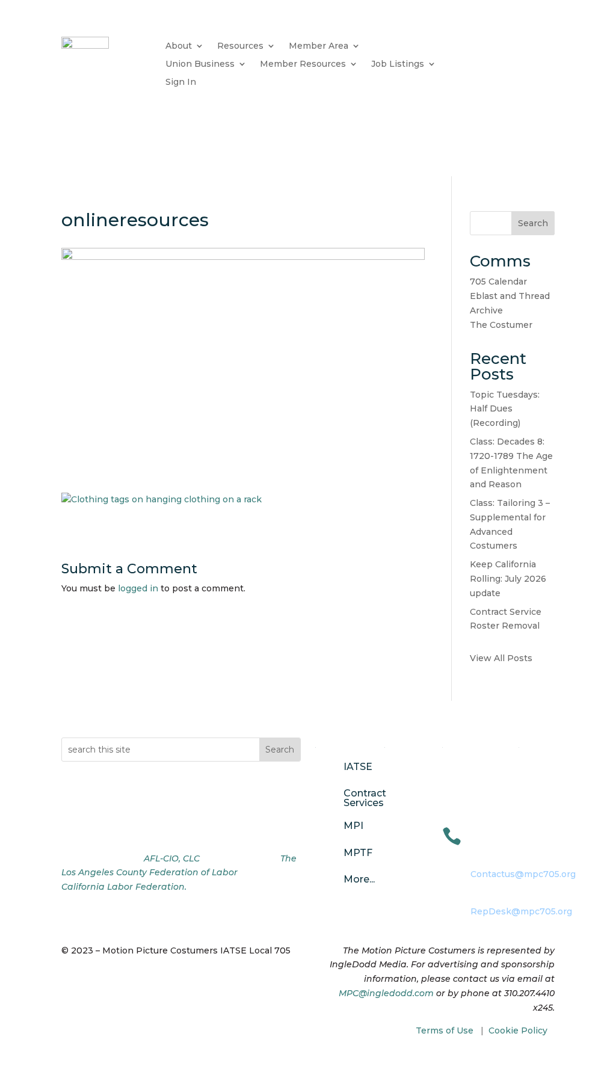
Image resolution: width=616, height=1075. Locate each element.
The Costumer (501, 324)
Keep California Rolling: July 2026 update (508, 579)
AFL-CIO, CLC (172, 858)
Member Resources (303, 64)
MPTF (357, 852)
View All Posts (501, 658)
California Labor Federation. (123, 886)
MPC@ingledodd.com (386, 993)
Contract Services (364, 798)
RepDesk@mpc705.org (521, 911)
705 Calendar (498, 281)
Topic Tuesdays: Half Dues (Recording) (505, 409)
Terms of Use (444, 1030)
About (178, 46)
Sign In (180, 82)
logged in (138, 588)
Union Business (200, 64)
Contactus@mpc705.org (523, 874)
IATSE (357, 766)
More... (359, 879)
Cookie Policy (517, 1030)
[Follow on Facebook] (71, 829)
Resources (240, 46)
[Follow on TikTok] (119, 829)
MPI (353, 825)
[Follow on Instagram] (95, 829)
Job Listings (397, 64)
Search (533, 223)
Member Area (318, 46)
